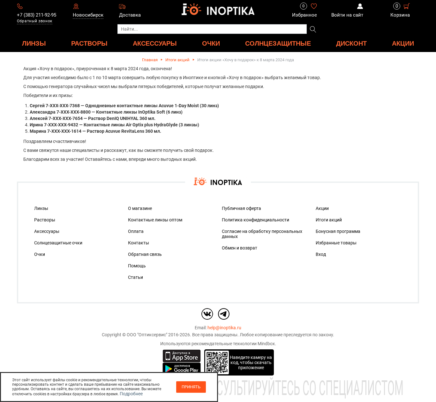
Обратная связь (145, 254)
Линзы (41, 208)
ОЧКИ (211, 43)
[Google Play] (181, 368)
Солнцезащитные (278, 43)
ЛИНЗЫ (34, 43)
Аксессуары (46, 231)
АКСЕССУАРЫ (155, 43)
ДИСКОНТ (351, 43)
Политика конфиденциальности (255, 219)
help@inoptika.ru (224, 327)
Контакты (138, 242)
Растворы (44, 219)
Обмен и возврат (239, 247)
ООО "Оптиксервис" (147, 334)
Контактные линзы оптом (155, 219)
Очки (39, 254)
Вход (321, 254)
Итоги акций (177, 59)
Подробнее (131, 393)
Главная (150, 59)
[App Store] (181, 355)
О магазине (140, 208)
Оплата (136, 231)
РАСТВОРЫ (89, 43)
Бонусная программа (338, 231)
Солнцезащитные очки (58, 242)
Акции (403, 43)
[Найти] (313, 29)
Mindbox (266, 343)
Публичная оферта (241, 208)
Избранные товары (336, 242)
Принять (191, 386)
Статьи (135, 277)
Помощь (137, 265)
